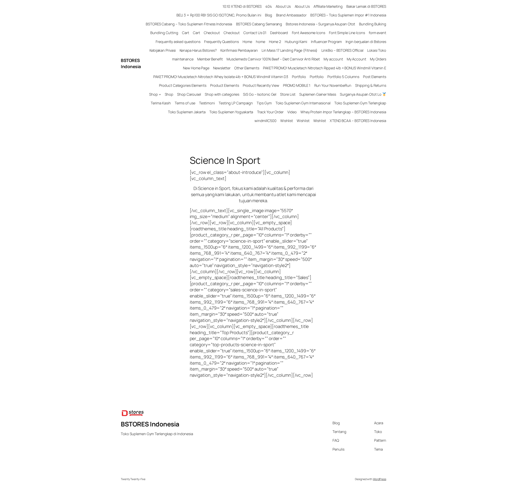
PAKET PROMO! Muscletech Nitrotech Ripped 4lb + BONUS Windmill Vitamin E (324, 68)
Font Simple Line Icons (347, 32)
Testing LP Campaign (236, 103)
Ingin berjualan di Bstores (366, 41)
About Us (283, 6)
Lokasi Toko (376, 50)
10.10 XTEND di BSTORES (242, 6)
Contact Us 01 (254, 32)
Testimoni (207, 103)
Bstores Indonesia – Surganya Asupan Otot (320, 24)
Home (247, 41)
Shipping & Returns (370, 85)
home (260, 41)
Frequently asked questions (178, 41)
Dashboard (279, 32)
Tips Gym (264, 103)
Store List (287, 94)
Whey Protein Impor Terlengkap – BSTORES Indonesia (343, 112)
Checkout (212, 32)
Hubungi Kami (296, 41)
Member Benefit (210, 59)
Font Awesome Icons (308, 32)
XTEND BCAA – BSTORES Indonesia (358, 120)
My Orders (378, 59)
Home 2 (275, 41)
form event (377, 32)
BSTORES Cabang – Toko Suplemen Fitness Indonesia (189, 24)
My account (333, 59)
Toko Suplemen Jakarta (187, 112)
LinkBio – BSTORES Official (342, 50)
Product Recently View (261, 85)
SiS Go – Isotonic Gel (259, 94)
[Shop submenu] (160, 94)
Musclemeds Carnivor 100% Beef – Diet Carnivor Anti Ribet (273, 59)
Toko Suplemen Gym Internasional (303, 103)
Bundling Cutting (164, 32)
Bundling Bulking (372, 24)
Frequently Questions (221, 41)
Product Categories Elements (182, 85)
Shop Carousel (189, 94)
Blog (268, 15)
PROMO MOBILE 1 (297, 85)
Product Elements (224, 85)
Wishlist (286, 120)
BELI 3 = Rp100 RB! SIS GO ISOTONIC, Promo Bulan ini (218, 15)
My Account (356, 59)
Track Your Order (270, 112)
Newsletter (222, 68)
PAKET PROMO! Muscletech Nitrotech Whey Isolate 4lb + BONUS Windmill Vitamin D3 (220, 76)
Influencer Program (326, 41)
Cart (185, 32)
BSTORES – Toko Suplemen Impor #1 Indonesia (348, 15)
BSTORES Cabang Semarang (259, 24)
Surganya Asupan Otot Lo (361, 94)
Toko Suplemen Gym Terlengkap (360, 103)
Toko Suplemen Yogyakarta (231, 112)
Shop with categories (222, 94)
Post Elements (374, 76)
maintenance (182, 59)
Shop (153, 94)
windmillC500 (265, 120)
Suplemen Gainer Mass (317, 94)
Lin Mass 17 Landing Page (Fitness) (290, 50)
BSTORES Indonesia (131, 63)
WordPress (379, 479)
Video (292, 112)
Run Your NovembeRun (332, 85)
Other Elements (246, 68)
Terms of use (185, 103)
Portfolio (299, 76)
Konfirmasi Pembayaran (239, 50)
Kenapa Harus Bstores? (198, 50)
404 (268, 6)
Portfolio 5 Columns (343, 76)
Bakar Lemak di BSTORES (366, 6)
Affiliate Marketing (328, 6)
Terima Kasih (161, 103)
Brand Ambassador (291, 15)
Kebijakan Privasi (163, 50)
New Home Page (196, 68)
